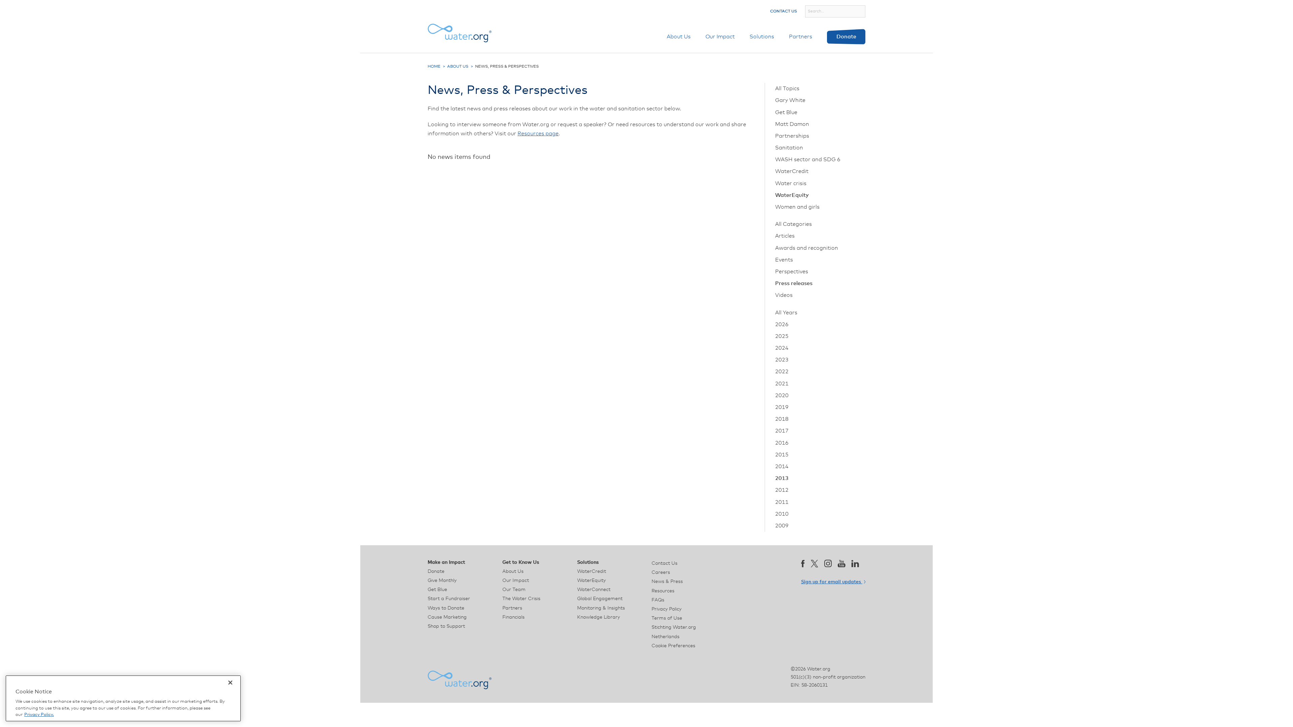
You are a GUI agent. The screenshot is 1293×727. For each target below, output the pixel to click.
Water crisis (790, 183)
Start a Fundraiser (449, 598)
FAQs (658, 600)
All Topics (787, 88)
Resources (663, 591)
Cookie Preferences (673, 646)
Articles (785, 236)
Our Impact (720, 36)
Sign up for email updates (831, 582)
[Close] (230, 682)
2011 (782, 502)
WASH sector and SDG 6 (807, 159)
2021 (782, 383)
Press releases (794, 283)
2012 (782, 490)
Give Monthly (442, 580)
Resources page (538, 133)
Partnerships (792, 136)
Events (784, 260)
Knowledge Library (598, 617)
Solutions (762, 36)
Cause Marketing (447, 617)
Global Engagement (600, 598)
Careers (661, 572)
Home (434, 67)
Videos (784, 295)
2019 (782, 407)
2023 (782, 359)
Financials (513, 617)
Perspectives (791, 271)
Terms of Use (667, 618)
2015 (782, 454)
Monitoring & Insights (601, 608)
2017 (782, 431)
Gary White (790, 100)
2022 (782, 371)
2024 (782, 348)
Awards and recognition (806, 248)
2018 (782, 419)
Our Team (514, 589)
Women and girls (797, 207)
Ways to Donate (446, 608)
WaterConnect (593, 589)
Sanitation (789, 147)
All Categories (793, 224)
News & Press (667, 581)
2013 (782, 478)
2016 (782, 443)
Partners (800, 36)
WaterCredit (791, 171)
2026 (782, 324)
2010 (782, 514)
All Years (786, 312)
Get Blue (786, 112)
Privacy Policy (667, 609)
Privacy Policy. (39, 715)
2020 (782, 395)
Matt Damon (792, 124)
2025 (782, 336)
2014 (782, 466)
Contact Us (783, 11)
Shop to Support (446, 626)
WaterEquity (792, 195)
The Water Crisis (521, 598)
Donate (846, 36)
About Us (679, 36)
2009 (782, 525)
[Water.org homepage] (460, 33)
